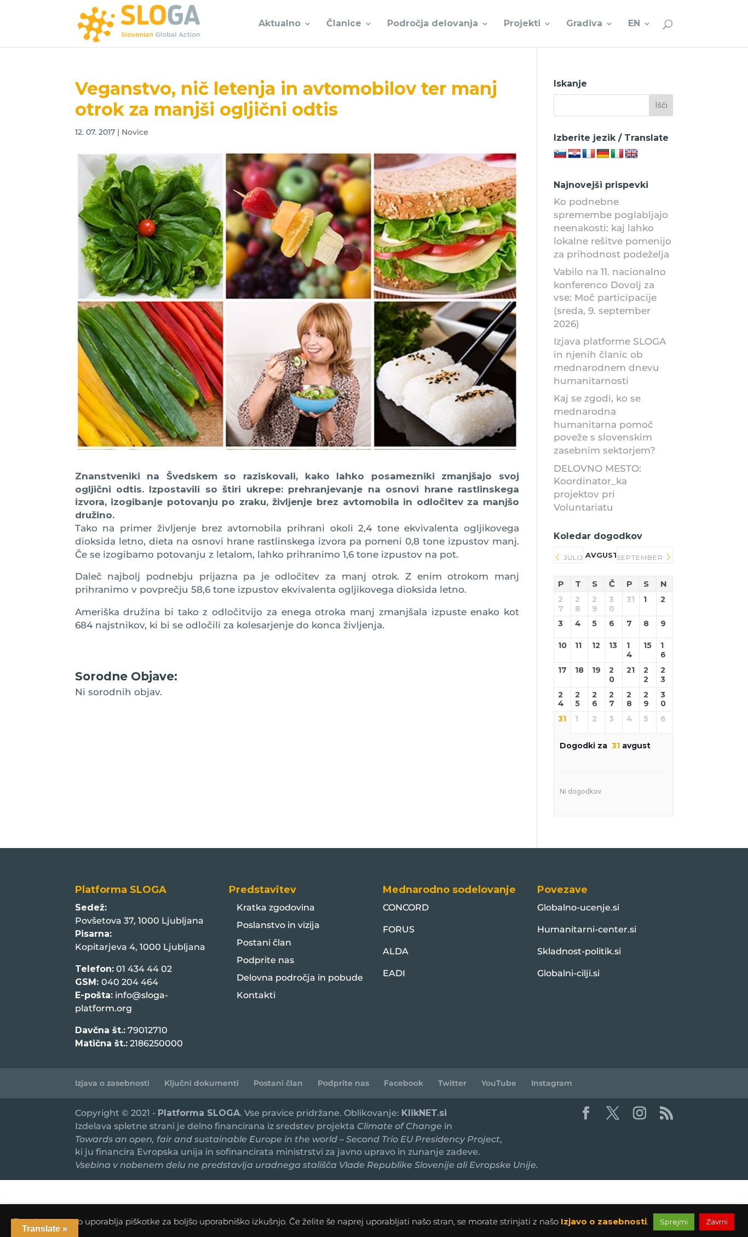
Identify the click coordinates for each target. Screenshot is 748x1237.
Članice (343, 24)
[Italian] (617, 153)
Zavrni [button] (717, 1221)
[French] (588, 153)
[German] (602, 153)
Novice (135, 132)
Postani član (264, 942)
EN (634, 24)
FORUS (399, 929)
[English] (631, 153)
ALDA (395, 951)
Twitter (452, 1083)
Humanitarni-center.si (586, 929)
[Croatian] (574, 153)
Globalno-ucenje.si (578, 907)
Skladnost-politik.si (579, 951)
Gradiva (584, 24)
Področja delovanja (432, 24)
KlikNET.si (424, 1113)
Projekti (522, 24)
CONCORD (406, 907)
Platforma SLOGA (199, 1113)
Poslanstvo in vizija (278, 925)
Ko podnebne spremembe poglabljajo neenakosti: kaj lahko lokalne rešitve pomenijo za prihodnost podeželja (612, 227)
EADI (394, 973)
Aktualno (279, 24)
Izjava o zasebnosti (112, 1083)
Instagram (551, 1083)
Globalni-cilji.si (568, 973)
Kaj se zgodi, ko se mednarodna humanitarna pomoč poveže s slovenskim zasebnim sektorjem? (604, 424)
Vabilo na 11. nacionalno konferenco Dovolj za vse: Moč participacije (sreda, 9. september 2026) (610, 297)
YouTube (498, 1083)
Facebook (403, 1083)
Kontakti (256, 995)
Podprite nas (265, 960)
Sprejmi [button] (674, 1221)
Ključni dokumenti (201, 1083)
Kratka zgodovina (276, 907)
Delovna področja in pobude (300, 977)
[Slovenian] (560, 153)
